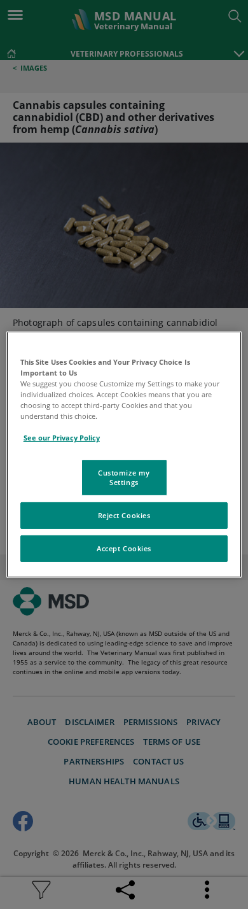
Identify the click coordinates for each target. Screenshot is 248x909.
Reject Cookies (124, 515)
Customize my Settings (124, 477)
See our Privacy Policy (62, 437)
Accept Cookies (124, 548)
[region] (124, 454)
